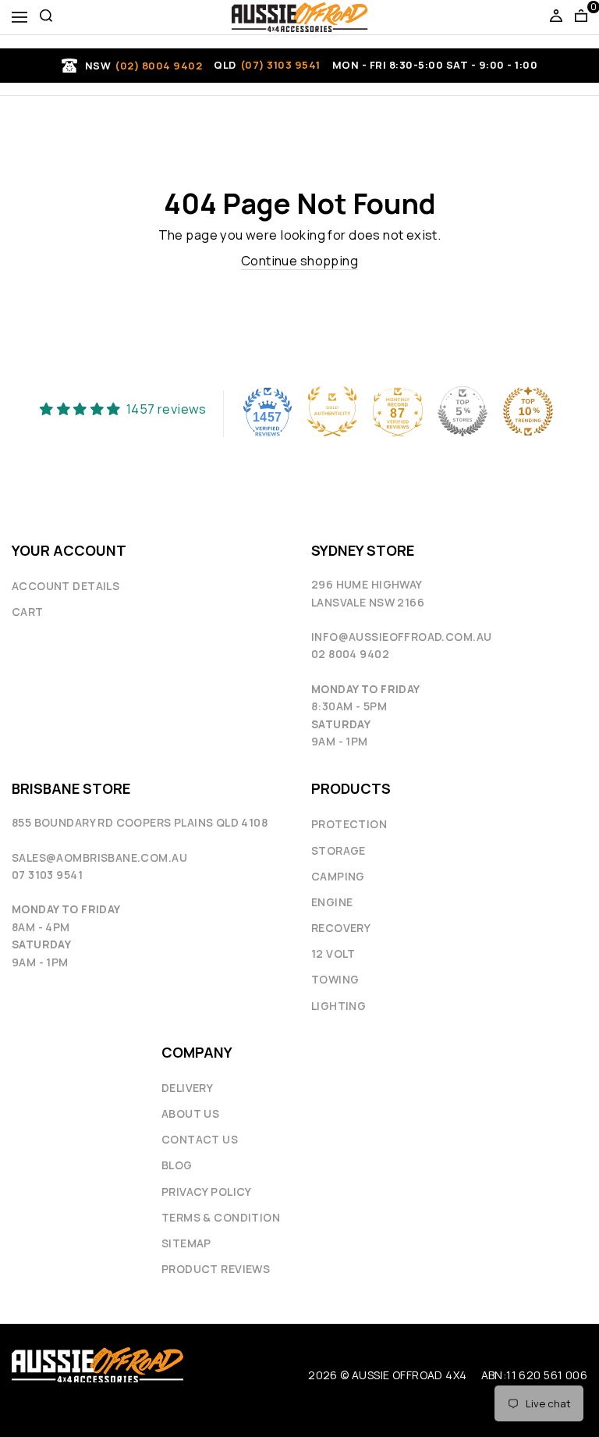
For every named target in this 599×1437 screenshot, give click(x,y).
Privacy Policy (206, 1191)
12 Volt (333, 953)
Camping (338, 876)
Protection (349, 823)
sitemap (186, 1243)
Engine (332, 902)
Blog (177, 1165)
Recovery (340, 927)
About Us (190, 1113)
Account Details (65, 585)
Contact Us (199, 1139)
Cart (28, 611)
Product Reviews (215, 1268)
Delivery (187, 1087)
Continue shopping (299, 260)
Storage (338, 850)
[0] (581, 17)
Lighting (338, 1005)
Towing (335, 979)
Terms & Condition (220, 1217)
